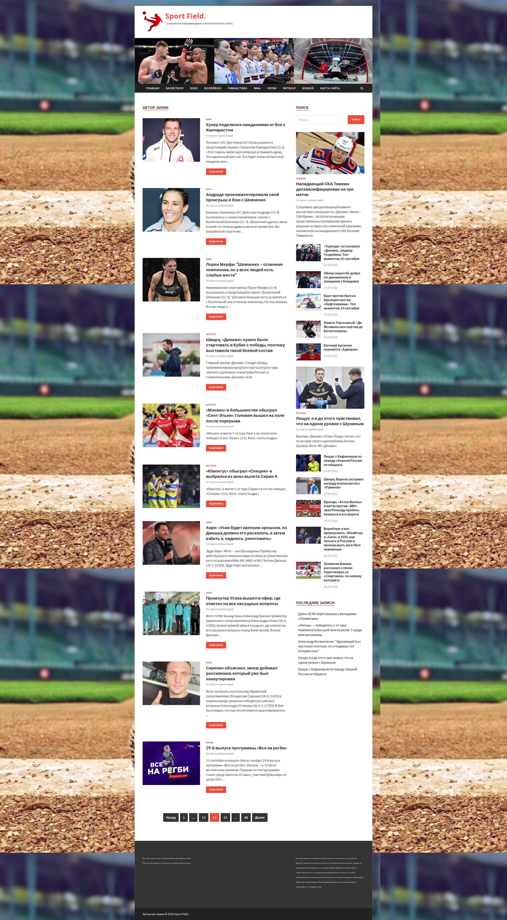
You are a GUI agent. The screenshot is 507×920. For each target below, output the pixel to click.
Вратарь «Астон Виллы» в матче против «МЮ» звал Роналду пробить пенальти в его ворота (343, 508)
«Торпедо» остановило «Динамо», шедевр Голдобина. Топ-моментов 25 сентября (342, 252)
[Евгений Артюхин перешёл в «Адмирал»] (308, 359)
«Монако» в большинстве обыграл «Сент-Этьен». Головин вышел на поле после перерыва (245, 415)
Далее (260, 817)
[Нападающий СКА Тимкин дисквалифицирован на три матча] (330, 175)
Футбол (289, 88)
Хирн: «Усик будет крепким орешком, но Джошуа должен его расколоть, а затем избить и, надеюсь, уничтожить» (246, 533)
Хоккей (308, 88)
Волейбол (212, 88)
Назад (171, 817)
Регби (271, 88)
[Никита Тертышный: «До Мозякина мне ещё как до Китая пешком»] (308, 336)
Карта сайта (330, 88)
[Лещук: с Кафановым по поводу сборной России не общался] (308, 470)
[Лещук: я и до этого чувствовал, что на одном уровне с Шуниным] (330, 409)
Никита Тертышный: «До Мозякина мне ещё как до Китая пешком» (343, 327)
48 (246, 817)
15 (225, 817)
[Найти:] (330, 119)
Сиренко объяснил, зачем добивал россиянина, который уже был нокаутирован (241, 673)
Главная (152, 88)
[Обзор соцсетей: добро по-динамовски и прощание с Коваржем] (308, 287)
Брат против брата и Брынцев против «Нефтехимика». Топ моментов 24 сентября (341, 302)
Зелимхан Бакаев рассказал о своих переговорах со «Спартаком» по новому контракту (343, 572)
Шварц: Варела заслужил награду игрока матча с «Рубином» (343, 483)
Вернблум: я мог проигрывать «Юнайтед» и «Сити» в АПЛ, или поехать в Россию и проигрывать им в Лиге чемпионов (343, 539)
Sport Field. (185, 16)
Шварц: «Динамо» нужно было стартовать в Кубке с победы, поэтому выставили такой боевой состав (245, 345)
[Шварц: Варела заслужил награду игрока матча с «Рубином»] (308, 493)
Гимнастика (237, 88)
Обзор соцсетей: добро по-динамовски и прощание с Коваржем (342, 277)
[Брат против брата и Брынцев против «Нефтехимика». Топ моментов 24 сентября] (308, 310)
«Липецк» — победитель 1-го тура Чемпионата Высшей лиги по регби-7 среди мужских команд (330, 630)
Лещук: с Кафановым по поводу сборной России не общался (343, 460)
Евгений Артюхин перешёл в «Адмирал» (341, 347)
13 (203, 817)
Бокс (194, 88)
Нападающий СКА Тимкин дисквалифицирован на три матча (325, 189)
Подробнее (216, 171)
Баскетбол (174, 88)
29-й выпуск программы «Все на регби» (246, 747)
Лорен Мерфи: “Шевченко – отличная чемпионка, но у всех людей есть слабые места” (244, 270)
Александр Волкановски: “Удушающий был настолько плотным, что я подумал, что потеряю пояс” (329, 646)
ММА (257, 88)
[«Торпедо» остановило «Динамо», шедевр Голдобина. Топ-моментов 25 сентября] (308, 260)
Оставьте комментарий (219, 135)
